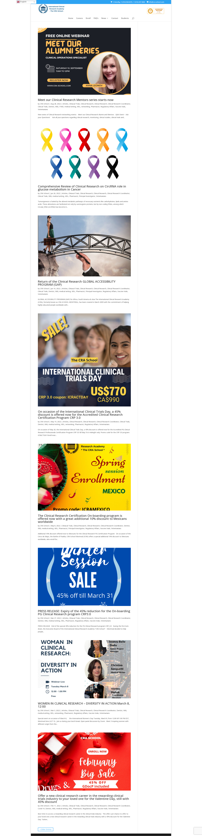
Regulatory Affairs (107, 106)
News (103, 18)
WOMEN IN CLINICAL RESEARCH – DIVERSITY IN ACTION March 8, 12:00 (84, 705)
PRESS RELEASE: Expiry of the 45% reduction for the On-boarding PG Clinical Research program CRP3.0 (84, 612)
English (23, 2)
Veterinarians (43, 109)
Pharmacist (95, 106)
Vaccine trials (120, 106)
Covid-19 (41, 808)
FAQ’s (96, 18)
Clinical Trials (43, 106)
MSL (78, 106)
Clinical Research (87, 104)
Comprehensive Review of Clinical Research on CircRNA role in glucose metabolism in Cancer (82, 187)
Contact (114, 18)
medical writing (70, 106)
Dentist (51, 106)
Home (70, 18)
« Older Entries (45, 829)
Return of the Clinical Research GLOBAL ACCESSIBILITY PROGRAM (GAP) (76, 283)
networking (85, 106)
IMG (56, 106)
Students (125, 18)
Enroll (88, 18)
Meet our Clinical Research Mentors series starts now (76, 100)
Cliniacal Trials (74, 104)
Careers (79, 18)
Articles (65, 104)
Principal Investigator (87, 196)
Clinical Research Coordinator (119, 104)
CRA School (44, 104)
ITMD (61, 106)
